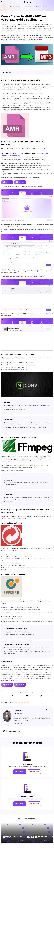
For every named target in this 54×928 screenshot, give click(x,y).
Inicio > (2, 7)
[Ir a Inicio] (27, 2)
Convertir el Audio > (9, 7)
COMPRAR (20, 771)
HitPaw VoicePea (27, 796)
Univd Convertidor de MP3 (38, 678)
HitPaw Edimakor (27, 764)
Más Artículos (18, 723)
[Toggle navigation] (52, 2)
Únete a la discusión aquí (13, 731)
